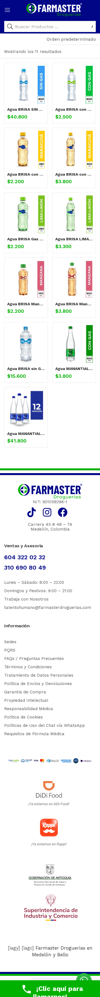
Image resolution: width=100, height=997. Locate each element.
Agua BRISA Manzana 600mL (74, 304)
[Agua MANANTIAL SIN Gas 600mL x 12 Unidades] (26, 409)
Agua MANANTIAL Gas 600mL (74, 368)
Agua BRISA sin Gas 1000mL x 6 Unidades (26, 368)
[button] (71, 39)
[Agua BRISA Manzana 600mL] (74, 279)
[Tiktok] (31, 512)
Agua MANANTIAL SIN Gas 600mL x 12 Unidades (26, 433)
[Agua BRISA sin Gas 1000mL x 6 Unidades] (26, 344)
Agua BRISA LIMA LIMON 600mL (74, 239)
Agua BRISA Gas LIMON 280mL (26, 239)
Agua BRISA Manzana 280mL (26, 304)
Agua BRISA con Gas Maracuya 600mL (74, 174)
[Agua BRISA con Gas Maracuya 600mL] (74, 149)
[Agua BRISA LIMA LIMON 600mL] (74, 214)
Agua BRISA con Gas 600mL (74, 109)
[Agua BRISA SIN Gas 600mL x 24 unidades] (26, 84)
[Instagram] (47, 512)
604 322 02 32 (24, 557)
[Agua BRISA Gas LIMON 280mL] (26, 214)
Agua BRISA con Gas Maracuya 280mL (26, 174)
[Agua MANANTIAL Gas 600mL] (74, 344)
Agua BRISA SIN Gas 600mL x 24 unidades (26, 109)
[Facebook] (63, 512)
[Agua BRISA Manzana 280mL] (26, 279)
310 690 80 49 (25, 567)
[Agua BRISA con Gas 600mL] (74, 84)
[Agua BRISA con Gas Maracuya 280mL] (26, 149)
